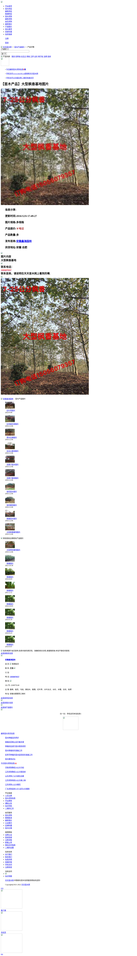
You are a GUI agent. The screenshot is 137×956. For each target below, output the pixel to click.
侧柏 (28, 56)
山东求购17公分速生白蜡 (14, 776)
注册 (7, 38)
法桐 (45, 56)
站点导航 (8, 806)
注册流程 (8, 840)
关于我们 (8, 854)
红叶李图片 (11, 410)
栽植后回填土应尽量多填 (14, 742)
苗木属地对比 (10, 759)
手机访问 (8, 865)
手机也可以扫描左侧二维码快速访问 (20, 78)
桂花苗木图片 (12, 491)
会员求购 (8, 21)
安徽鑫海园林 (24, 241)
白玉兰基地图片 (13, 451)
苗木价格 (8, 828)
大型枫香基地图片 (13, 532)
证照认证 (8, 835)
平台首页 (8, 6)
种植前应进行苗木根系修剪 (15, 746)
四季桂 (18, 56)
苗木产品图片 (19, 47)
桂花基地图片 (12, 505)
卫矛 (32, 56)
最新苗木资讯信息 (8, 733)
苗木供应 (8, 9)
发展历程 (8, 862)
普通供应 (8, 14)
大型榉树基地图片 (13, 550)
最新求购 (8, 19)
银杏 (13, 56)
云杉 (36, 56)
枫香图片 (10, 563)
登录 (7, 43)
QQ (2, 888)
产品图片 (8, 26)
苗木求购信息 (10, 798)
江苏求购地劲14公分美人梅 (15, 780)
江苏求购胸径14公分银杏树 (15, 772)
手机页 (3, 932)
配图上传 (8, 842)
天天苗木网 (7, 47)
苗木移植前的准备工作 (13, 750)
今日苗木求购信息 (9, 763)
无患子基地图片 (13, 478)
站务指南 (8, 34)
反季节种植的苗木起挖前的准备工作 (19, 755)
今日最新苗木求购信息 (16, 69)
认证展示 (8, 823)
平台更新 (8, 801)
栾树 (49, 56)
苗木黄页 (8, 29)
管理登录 (8, 818)
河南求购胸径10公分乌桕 (14, 767)
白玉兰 (23, 56)
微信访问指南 (10, 845)
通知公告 (8, 803)
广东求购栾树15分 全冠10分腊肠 (17, 789)
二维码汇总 (9, 808)
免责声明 (8, 859)
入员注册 (8, 796)
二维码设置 (9, 847)
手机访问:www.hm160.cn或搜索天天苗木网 (22, 74)
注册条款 (8, 867)
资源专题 (8, 32)
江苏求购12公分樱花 (13, 784)
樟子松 (40, 56)
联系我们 (8, 857)
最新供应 (8, 11)
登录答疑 (8, 837)
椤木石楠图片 (12, 437)
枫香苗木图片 (12, 519)
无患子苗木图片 (13, 464)
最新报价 (8, 24)
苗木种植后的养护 (12, 738)
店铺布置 (8, 825)
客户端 (3, 910)
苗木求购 (8, 16)
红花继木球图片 (13, 424)
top (2, 954)
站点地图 (8, 876)
